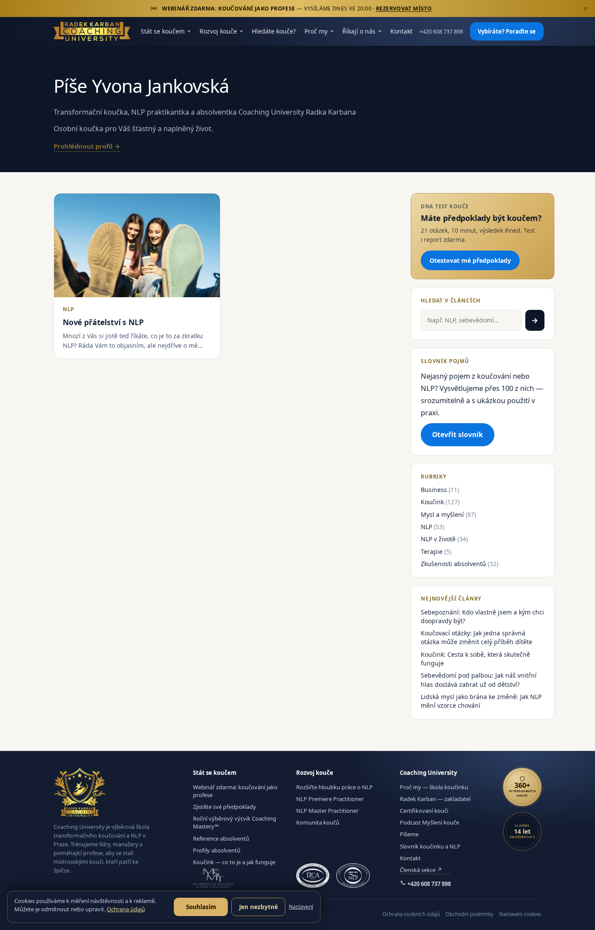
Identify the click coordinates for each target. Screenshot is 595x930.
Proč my (316, 31)
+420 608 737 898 (441, 31)
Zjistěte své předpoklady (224, 807)
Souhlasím (201, 907)
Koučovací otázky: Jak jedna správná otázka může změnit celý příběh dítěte (476, 637)
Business (434, 489)
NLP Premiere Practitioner (330, 799)
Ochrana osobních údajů (411, 914)
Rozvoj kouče (218, 31)
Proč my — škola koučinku (434, 787)
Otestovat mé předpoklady (470, 260)
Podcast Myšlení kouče (429, 822)
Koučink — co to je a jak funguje (234, 862)
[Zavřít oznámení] (585, 9)
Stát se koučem (163, 31)
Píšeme (409, 834)
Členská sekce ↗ (421, 870)
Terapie (432, 551)
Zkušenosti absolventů (453, 564)
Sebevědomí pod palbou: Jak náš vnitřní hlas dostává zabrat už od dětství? (479, 679)
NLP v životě (438, 539)
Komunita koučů (317, 822)
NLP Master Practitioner (327, 811)
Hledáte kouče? (274, 31)
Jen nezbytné (258, 907)
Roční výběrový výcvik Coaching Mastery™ (234, 822)
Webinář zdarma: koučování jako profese (235, 791)
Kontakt (401, 31)
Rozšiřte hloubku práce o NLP (334, 787)
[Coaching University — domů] (92, 31)
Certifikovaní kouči (424, 811)
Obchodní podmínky (470, 914)
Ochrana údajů (126, 909)
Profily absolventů (216, 850)
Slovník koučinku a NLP (430, 846)
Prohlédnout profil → (87, 146)
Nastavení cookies (520, 914)
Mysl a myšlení (442, 514)
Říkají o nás (358, 31)
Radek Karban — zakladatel (435, 799)
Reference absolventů (221, 838)
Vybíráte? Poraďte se (507, 31)
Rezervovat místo (404, 8)
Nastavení (301, 906)
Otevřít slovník (457, 434)
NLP (426, 527)
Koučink (432, 502)
